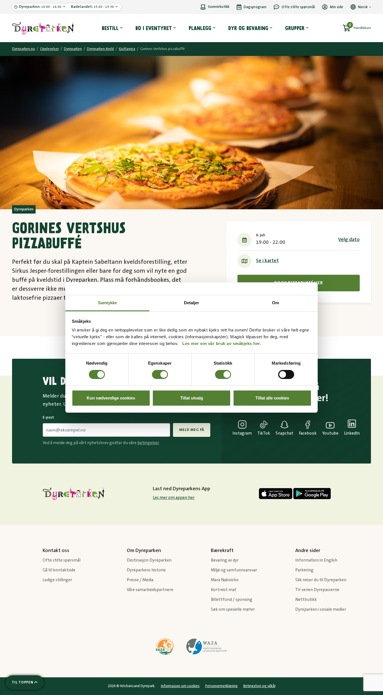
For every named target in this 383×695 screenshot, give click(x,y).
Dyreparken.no (23, 49)
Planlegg (200, 28)
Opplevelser (49, 49)
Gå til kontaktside (59, 570)
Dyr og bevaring (248, 28)
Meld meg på (191, 430)
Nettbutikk (306, 599)
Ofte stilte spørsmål (61, 560)
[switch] (160, 374)
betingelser (148, 442)
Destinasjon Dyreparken (149, 560)
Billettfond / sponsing (231, 599)
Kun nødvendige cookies (111, 398)
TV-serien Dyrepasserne (317, 589)
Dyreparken (73, 49)
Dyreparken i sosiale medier (320, 609)
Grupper (294, 28)
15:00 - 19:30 (93, 6)
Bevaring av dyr (225, 560)
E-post (48, 417)
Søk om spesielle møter (233, 609)
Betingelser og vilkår (259, 686)
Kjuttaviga (127, 49)
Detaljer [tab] (191, 302)
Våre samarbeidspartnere (150, 589)
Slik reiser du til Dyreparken (320, 580)
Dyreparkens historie (146, 570)
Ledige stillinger (57, 580)
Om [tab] (275, 302)
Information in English (316, 560)
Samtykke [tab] (107, 302)
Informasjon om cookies (180, 686)
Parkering (304, 570)
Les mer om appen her (174, 497)
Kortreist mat (223, 589)
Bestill (110, 28)
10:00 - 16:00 (40, 6)
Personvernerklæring (221, 686)
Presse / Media (140, 580)
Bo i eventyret (153, 28)
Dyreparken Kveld (100, 49)
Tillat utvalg (191, 398)
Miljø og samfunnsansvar (234, 570)
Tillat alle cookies (272, 398)
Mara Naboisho (225, 580)
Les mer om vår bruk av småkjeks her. (221, 343)
